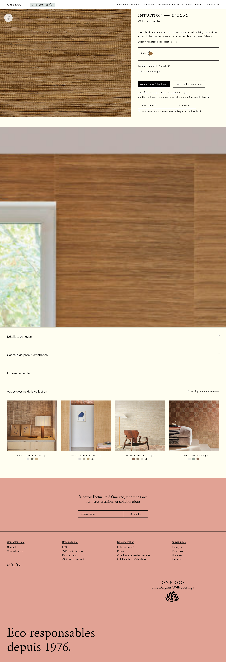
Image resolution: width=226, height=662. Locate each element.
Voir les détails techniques (189, 84)
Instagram (177, 547)
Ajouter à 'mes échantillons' (153, 84)
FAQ (64, 547)
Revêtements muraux (127, 4)
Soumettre (183, 105)
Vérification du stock (73, 559)
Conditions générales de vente (133, 555)
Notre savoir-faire (167, 4)
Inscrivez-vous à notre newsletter (157, 111)
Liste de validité (125, 547)
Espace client (69, 555)
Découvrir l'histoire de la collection (155, 41)
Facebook (177, 551)
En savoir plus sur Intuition (201, 391)
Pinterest (177, 555)
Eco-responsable (151, 21)
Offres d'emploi (15, 551)
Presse (121, 551)
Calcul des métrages (149, 71)
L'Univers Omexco (192, 4)
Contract (149, 4)
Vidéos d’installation (73, 551)
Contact (212, 4)
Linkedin (177, 559)
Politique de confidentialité (188, 111)
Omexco (14, 4)
